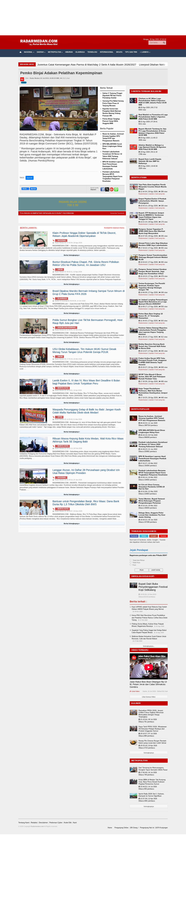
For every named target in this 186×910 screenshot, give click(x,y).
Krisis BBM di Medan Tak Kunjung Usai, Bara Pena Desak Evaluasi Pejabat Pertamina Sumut (152, 782)
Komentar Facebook (117, 213)
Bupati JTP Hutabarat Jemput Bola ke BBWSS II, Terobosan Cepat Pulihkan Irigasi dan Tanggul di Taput (151, 216)
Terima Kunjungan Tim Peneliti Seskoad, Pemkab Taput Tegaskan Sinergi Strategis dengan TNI (152, 286)
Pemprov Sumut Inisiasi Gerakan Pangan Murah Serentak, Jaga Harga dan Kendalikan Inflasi (153, 271)
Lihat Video (134, 691)
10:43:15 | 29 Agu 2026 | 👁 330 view (153, 206)
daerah (29, 178)
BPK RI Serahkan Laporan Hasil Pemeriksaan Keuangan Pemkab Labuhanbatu (152, 458)
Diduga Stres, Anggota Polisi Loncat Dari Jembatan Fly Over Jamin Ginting (152, 515)
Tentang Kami (23, 823)
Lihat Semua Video (148, 697)
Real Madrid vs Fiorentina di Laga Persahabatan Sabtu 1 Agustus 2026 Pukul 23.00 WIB (153, 117)
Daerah (24, 82)
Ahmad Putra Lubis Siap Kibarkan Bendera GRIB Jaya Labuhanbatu (153, 244)
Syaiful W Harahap (60, 301)
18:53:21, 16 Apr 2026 (73, 390)
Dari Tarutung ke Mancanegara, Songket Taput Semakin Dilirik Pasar (153, 769)
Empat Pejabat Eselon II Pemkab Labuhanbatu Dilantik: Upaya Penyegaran (152, 201)
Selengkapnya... (148, 646)
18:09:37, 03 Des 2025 (73, 511)
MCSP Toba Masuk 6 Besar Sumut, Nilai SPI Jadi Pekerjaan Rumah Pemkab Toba (152, 376)
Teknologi (92, 52)
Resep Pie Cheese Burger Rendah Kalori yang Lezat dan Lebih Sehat (152, 742)
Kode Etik (67, 823)
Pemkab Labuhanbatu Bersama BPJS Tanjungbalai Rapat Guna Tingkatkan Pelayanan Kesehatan (112, 176)
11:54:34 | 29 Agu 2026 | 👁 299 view (153, 192)
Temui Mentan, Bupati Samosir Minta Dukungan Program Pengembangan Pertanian (152, 501)
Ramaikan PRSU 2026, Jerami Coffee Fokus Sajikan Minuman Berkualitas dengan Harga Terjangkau (151, 713)
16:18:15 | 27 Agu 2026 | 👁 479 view (153, 276)
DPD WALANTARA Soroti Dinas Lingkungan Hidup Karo (112, 146)
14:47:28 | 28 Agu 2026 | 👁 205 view (153, 236)
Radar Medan (58, 243)
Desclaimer (43, 823)
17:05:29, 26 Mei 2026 (73, 359)
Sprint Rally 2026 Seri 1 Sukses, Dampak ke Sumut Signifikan (151, 795)
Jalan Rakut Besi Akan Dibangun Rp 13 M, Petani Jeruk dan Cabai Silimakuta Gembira (148, 684)
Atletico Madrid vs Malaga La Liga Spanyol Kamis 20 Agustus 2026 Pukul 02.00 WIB (152, 147)
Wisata (119, 52)
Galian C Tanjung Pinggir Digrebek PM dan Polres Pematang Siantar (112, 95)
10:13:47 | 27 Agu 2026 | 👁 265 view (153, 351)
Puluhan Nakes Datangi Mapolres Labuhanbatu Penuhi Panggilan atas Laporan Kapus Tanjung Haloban (153, 331)
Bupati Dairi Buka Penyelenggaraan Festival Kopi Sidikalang (153, 586)
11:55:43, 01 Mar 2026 (73, 419)
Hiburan (69, 52)
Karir (75, 823)
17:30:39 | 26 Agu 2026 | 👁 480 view (153, 381)
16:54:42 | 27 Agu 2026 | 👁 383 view (153, 262)
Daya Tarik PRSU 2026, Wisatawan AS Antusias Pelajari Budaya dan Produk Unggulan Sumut (153, 729)
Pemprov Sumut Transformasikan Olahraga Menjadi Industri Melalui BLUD (153, 257)
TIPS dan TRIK (131, 52)
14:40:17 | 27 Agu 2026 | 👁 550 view (153, 306)
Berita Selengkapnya (72, 255)
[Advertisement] (93, 17)
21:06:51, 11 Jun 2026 (73, 330)
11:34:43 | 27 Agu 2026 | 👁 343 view (153, 321)
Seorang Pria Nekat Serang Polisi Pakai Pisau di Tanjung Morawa (113, 103)
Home (110, 828)
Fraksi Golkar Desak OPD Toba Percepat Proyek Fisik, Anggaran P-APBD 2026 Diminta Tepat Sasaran (153, 361)
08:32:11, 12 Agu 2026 (73, 272)
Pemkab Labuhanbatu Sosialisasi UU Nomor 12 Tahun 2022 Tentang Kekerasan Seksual (153, 444)
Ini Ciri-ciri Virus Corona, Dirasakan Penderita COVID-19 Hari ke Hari (152, 487)
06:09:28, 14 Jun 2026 (76, 301)
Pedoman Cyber (55, 823)
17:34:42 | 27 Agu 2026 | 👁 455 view (153, 248)
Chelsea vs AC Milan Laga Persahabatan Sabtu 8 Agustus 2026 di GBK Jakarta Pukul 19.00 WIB (153, 101)
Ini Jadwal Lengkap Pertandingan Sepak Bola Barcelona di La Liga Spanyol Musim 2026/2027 (153, 302)
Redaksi (34, 823)
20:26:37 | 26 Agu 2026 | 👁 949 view (153, 367)
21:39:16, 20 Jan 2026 (73, 480)
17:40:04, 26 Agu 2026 (73, 243)
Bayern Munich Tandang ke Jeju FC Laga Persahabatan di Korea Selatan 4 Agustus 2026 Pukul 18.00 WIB (152, 132)
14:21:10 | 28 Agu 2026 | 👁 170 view (153, 222)
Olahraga (80, 52)
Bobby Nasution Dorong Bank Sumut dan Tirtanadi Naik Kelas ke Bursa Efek (152, 346)
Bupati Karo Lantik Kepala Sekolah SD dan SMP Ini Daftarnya (150, 161)
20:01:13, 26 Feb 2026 (73, 448)
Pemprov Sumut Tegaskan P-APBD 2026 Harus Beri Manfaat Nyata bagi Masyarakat (152, 231)
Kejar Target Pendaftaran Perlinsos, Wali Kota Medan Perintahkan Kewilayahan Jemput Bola (153, 392)
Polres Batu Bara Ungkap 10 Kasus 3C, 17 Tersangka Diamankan (151, 316)
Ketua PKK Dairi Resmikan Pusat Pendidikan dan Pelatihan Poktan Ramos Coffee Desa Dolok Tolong (149, 617)
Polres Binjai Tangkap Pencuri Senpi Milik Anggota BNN (111, 121)
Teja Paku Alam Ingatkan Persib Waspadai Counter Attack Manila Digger (153, 187)
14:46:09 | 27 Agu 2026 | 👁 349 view (153, 292)
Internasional (106, 52)
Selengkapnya (149, 753)
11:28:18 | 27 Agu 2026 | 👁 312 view (153, 337)
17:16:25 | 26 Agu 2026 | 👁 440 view (153, 398)
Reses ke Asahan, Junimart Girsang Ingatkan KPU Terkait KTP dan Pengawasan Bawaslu (152, 418)
